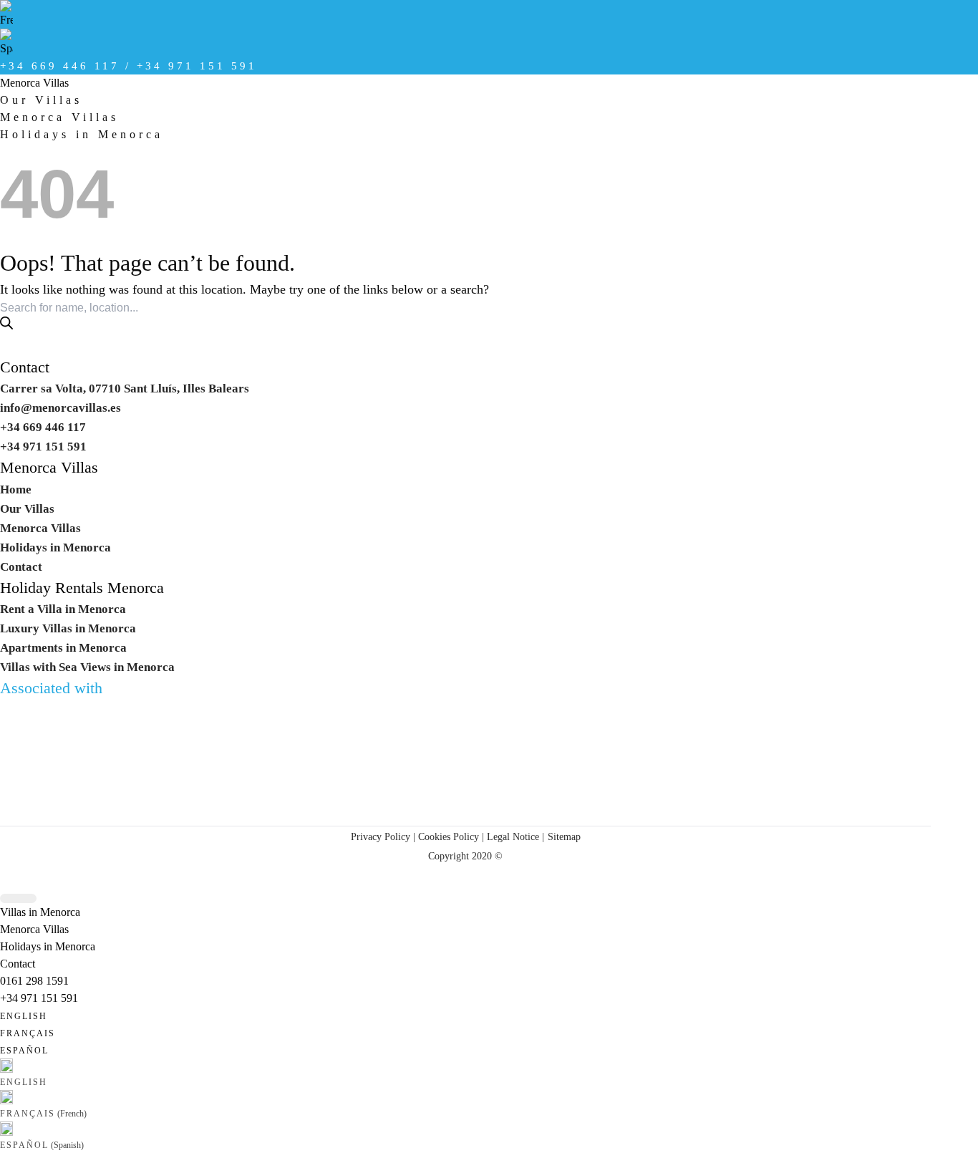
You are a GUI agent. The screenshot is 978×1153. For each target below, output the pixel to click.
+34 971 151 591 (39, 998)
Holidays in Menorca (81, 134)
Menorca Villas (34, 83)
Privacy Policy (380, 836)
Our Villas (41, 100)
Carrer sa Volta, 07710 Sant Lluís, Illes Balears (124, 388)
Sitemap (564, 836)
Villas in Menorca (40, 912)
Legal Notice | (514, 836)
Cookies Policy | (451, 836)
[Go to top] (18, 898)
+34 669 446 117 (43, 427)
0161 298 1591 (34, 981)
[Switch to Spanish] (465, 43)
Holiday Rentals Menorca (82, 588)
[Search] (6, 323)
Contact (24, 367)
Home (16, 489)
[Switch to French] (465, 14)
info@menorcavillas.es (60, 408)
